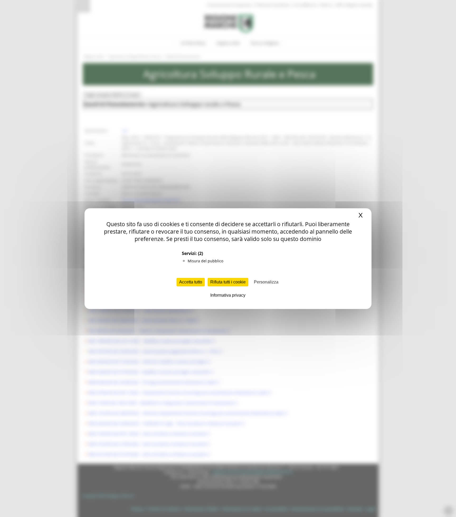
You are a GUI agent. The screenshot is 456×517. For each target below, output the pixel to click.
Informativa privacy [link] (227, 295)
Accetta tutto (190, 282)
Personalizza (266, 282)
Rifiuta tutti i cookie (228, 282)
